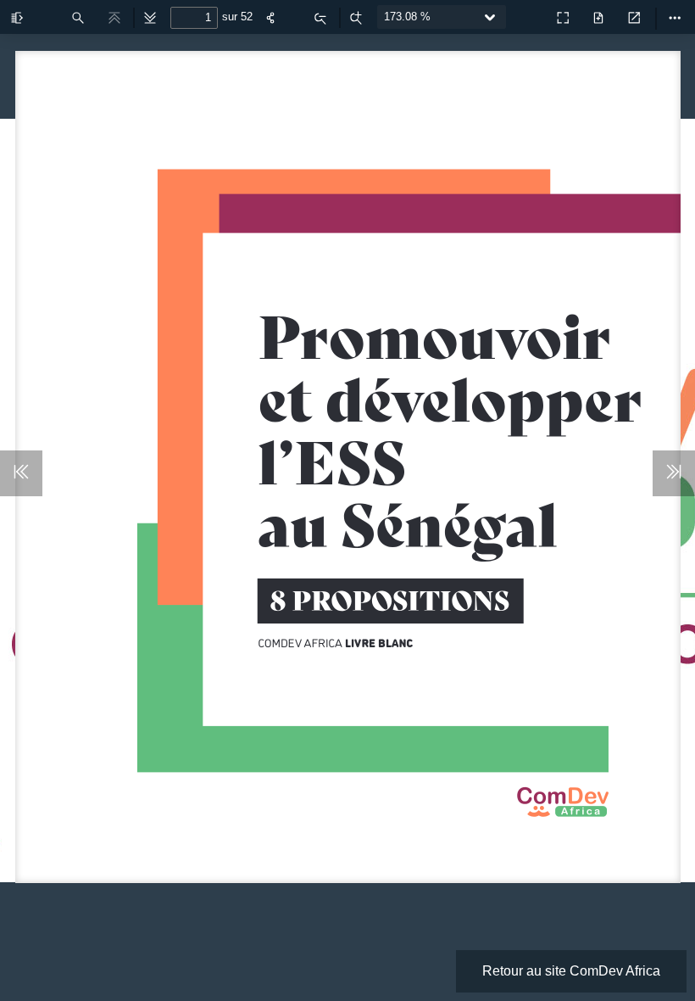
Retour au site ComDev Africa (571, 971)
